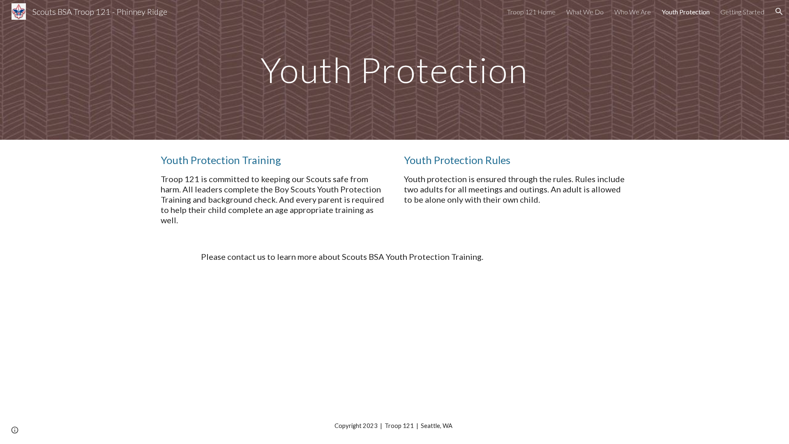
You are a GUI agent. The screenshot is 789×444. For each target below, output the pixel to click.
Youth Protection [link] (686, 12)
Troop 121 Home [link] (531, 12)
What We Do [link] (585, 12)
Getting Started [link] (742, 12)
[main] (394, 69)
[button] (779, 11)
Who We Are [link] (632, 12)
